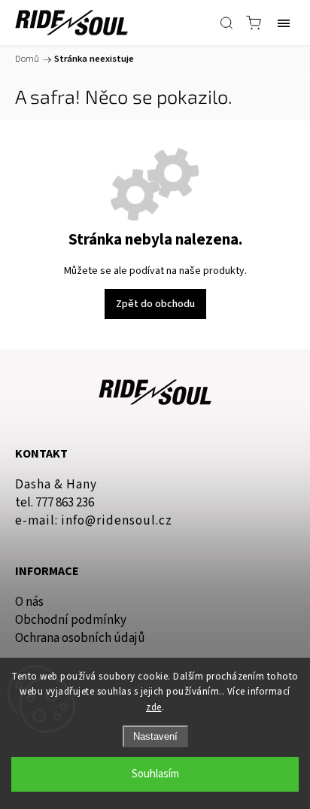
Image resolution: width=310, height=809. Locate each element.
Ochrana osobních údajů (80, 638)
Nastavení (155, 736)
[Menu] (284, 23)
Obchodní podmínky (70, 620)
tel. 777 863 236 (54, 503)
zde (154, 707)
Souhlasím (155, 774)
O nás (29, 602)
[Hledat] (226, 22)
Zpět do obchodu (155, 304)
